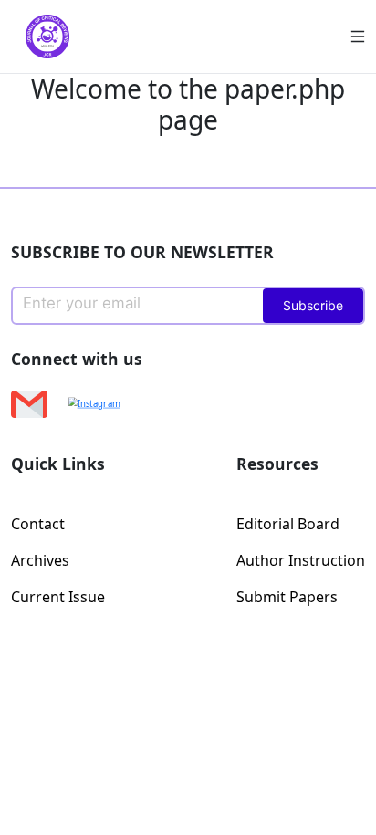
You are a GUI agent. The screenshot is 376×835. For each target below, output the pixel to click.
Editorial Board (287, 524)
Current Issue (58, 597)
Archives (40, 560)
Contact (38, 524)
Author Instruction (300, 560)
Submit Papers (287, 597)
